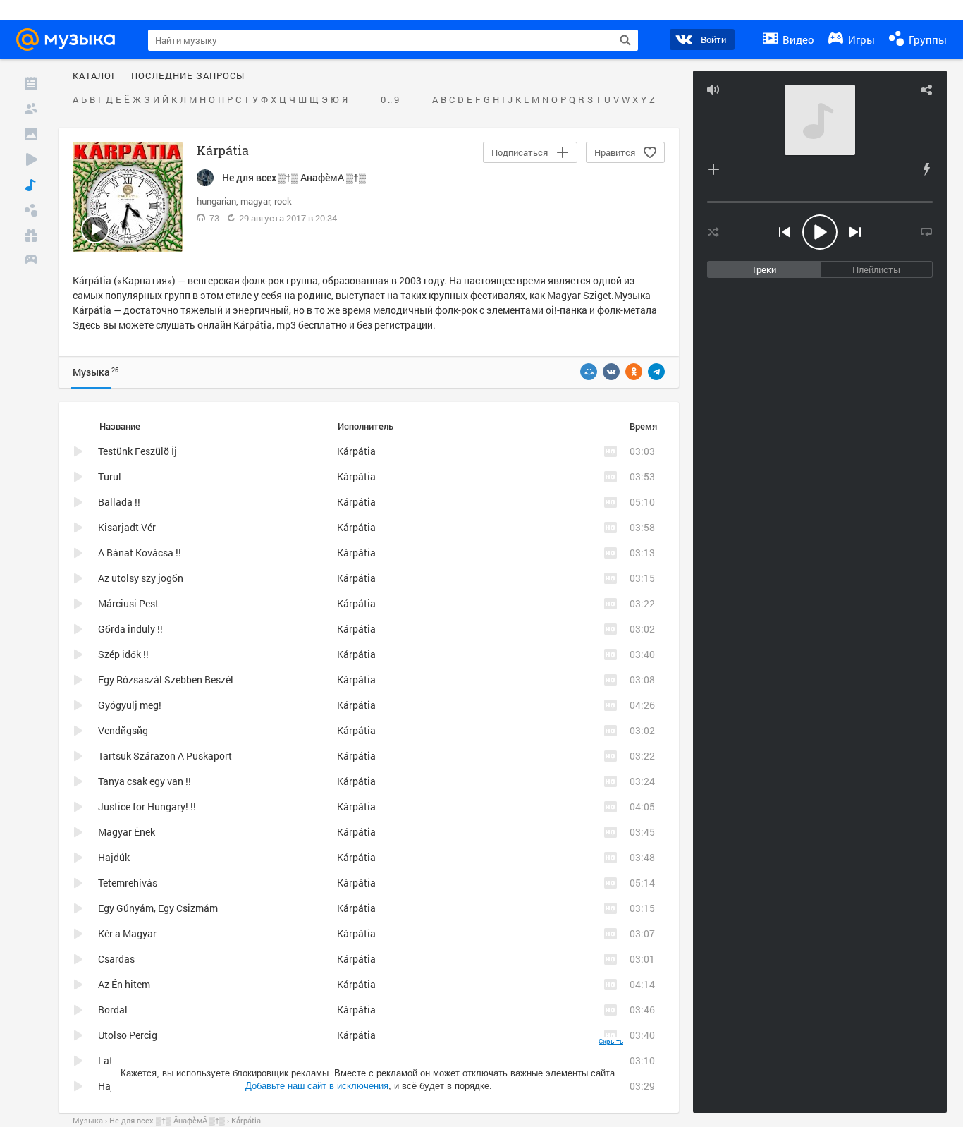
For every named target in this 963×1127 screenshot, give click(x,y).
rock (283, 201)
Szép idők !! (123, 654)
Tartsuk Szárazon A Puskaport (165, 755)
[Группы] (31, 210)
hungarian (216, 201)
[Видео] (31, 159)
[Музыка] (31, 184)
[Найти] (625, 40)
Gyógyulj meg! (129, 705)
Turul (109, 476)
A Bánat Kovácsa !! (139, 552)
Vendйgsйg (123, 730)
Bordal (113, 1009)
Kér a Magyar (127, 933)
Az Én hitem (124, 984)
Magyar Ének (126, 832)
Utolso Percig (127, 1035)
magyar (255, 201)
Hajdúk (114, 857)
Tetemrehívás (127, 882)
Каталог (95, 76)
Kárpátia (252, 324)
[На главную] (69, 39)
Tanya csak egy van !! (144, 781)
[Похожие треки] (926, 169)
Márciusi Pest (128, 603)
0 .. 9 (390, 100)
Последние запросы (188, 76)
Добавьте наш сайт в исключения (316, 1085)
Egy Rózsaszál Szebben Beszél (165, 679)
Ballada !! (119, 501)
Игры (860, 39)
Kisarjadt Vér (127, 527)
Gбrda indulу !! (130, 628)
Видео (797, 39)
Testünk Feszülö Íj (137, 451)
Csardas (116, 958)
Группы (926, 39)
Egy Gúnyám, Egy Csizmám (158, 908)
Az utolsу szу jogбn (140, 578)
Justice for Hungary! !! (147, 806)
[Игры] (31, 261)
